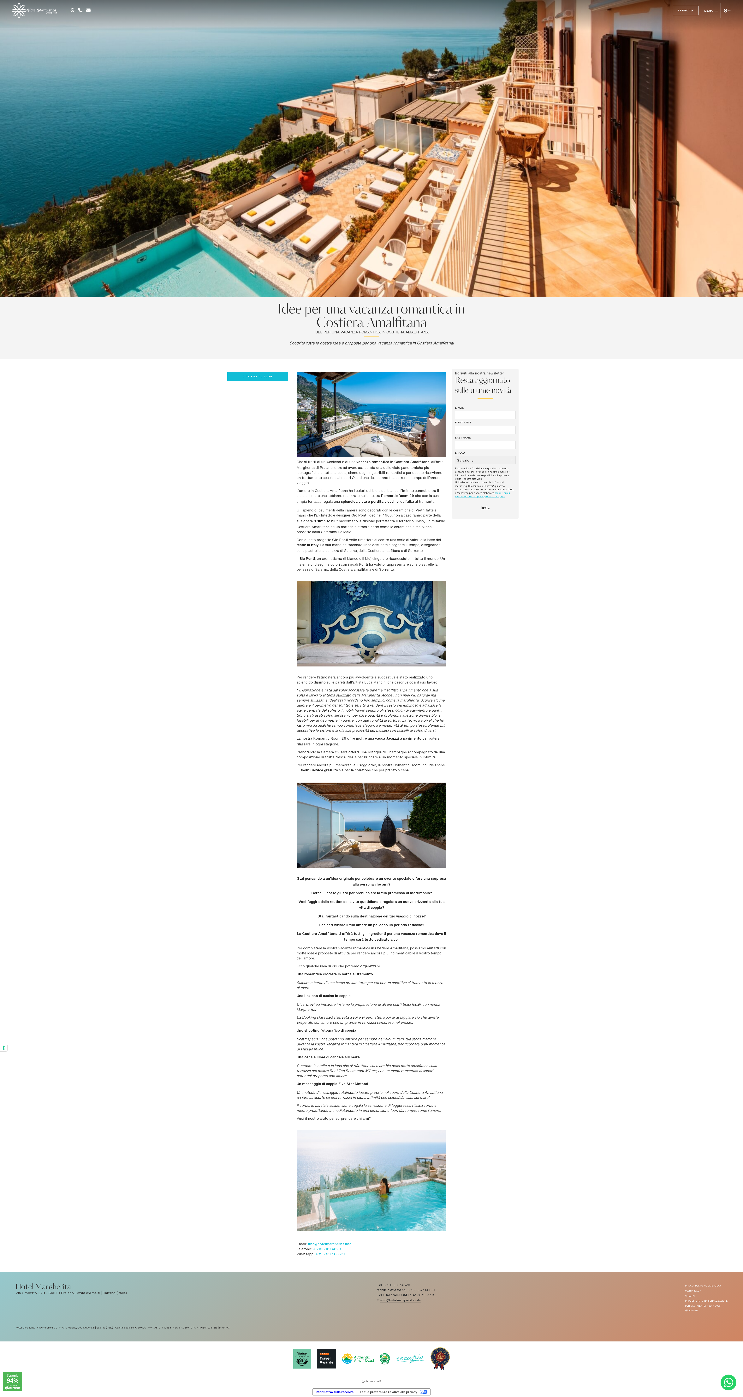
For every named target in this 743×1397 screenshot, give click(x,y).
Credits (690, 1296)
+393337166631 (330, 1254)
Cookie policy (712, 1286)
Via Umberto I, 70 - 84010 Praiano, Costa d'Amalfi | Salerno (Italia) (71, 1293)
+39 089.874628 (396, 1285)
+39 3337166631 (421, 1290)
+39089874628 (327, 1249)
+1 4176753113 (421, 1295)
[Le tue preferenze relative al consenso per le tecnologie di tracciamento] (3, 1047)
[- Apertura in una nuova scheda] (72, 11)
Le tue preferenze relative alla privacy (388, 1392)
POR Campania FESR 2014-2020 (702, 1306)
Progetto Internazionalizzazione (706, 1301)
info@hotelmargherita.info (330, 1244)
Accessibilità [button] (373, 1381)
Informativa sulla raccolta (335, 1392)
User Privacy (693, 1291)
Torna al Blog (259, 377)
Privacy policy (694, 1286)
